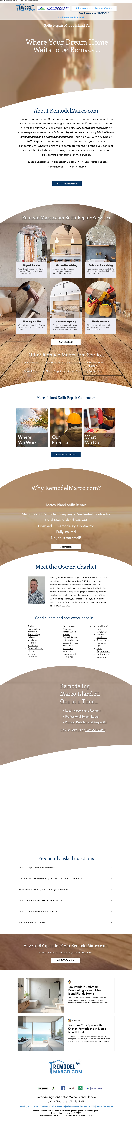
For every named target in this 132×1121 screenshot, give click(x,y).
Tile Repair (33, 651)
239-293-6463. (64, 606)
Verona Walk (89, 1106)
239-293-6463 (95, 730)
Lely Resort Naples (74, 1106)
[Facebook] (63, 1088)
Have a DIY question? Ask (47, 945)
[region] (32, 434)
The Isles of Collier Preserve (52, 1106)
